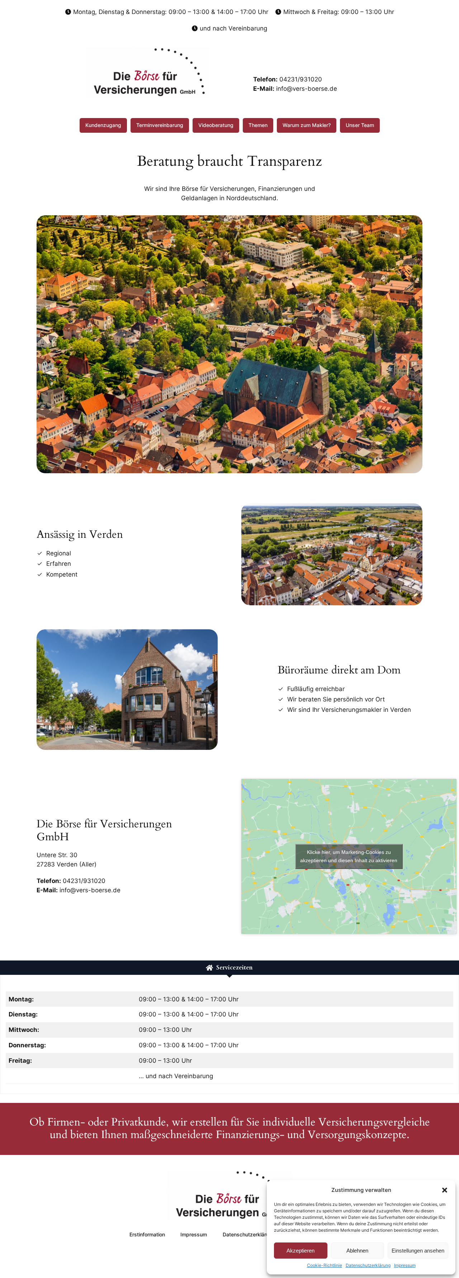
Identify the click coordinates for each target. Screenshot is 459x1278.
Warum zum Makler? (307, 125)
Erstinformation (147, 1234)
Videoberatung (215, 125)
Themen (258, 125)
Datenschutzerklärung (368, 1265)
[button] (444, 1190)
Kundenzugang (103, 125)
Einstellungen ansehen (418, 1251)
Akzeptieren (300, 1251)
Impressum (405, 1265)
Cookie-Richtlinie (324, 1265)
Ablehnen (357, 1251)
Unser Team (360, 125)
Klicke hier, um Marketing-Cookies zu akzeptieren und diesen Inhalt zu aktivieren (348, 856)
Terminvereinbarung (159, 125)
